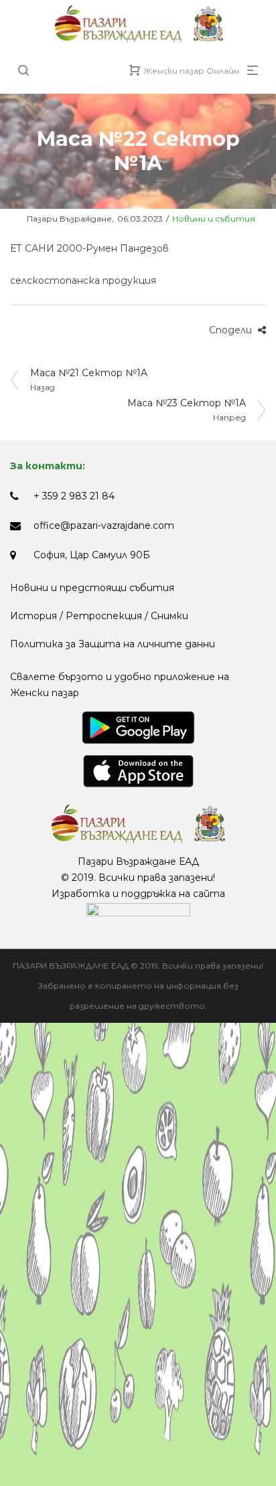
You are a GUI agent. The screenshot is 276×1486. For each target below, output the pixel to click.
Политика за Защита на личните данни (112, 644)
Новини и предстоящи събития (92, 588)
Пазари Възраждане (61, 219)
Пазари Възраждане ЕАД (138, 861)
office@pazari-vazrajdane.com (103, 525)
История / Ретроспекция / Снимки (99, 616)
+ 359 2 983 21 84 (74, 496)
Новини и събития (213, 219)
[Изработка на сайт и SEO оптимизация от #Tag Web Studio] (138, 910)
